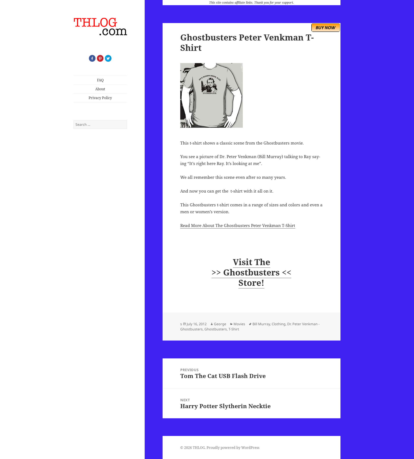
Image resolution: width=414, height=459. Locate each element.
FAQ (100, 80)
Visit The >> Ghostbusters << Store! (251, 272)
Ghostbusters (215, 329)
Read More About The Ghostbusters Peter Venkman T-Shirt (237, 225)
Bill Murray (261, 324)
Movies (239, 324)
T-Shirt (234, 329)
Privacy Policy (100, 97)
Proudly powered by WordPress (233, 447)
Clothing (278, 324)
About (100, 89)
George (220, 324)
